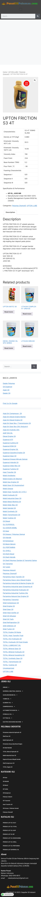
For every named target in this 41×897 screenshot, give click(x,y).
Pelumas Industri (7, 796)
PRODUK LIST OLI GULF (9, 822)
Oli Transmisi (6, 800)
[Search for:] (17, 366)
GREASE (5, 687)
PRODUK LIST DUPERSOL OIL (11, 849)
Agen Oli (6, 390)
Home (5, 72)
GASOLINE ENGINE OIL (9, 695)
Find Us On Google (10, 403)
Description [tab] (10, 212)
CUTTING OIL (6, 718)
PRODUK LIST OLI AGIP (9, 830)
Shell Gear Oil (6, 736)
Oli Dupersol (7, 387)
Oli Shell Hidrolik (7, 748)
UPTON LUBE (13, 72)
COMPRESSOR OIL (8, 706)
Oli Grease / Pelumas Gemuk (11, 808)
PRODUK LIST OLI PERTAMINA (11, 845)
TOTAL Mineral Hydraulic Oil (10, 751)
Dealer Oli (6, 393)
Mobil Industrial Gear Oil (9, 755)
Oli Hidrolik (6, 781)
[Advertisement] (20, 41)
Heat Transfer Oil (7, 804)
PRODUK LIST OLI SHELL (10, 842)
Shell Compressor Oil (8, 763)
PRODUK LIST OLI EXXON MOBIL (12, 838)
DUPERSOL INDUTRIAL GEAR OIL (12, 691)
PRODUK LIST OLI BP (8, 834)
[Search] (37, 16)
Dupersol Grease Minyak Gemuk (11, 759)
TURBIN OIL (6, 699)
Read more (8, 312)
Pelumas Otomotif (19, 206)
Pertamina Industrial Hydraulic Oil (12, 732)
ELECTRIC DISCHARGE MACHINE (12, 722)
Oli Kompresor (7, 793)
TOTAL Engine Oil (7, 767)
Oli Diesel (5, 785)
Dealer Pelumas (9, 383)
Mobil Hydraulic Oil (8, 740)
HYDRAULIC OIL (7, 714)
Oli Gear (5, 777)
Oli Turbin (5, 789)
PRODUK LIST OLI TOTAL (10, 826)
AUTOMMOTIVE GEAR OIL (10, 710)
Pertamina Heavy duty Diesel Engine (12, 744)
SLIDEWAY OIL (7, 702)
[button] (20, 9)
